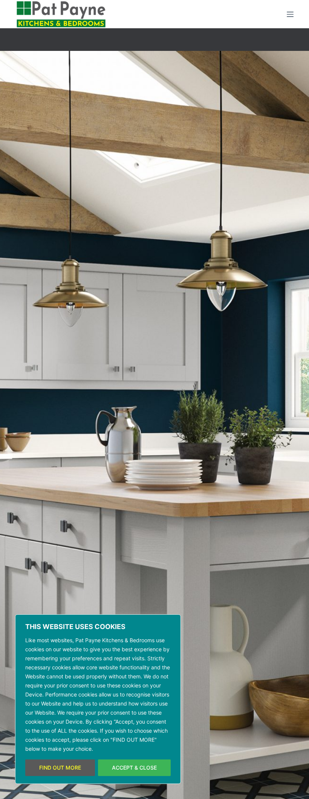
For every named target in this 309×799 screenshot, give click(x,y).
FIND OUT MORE (60, 767)
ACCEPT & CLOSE (134, 767)
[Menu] (290, 14)
